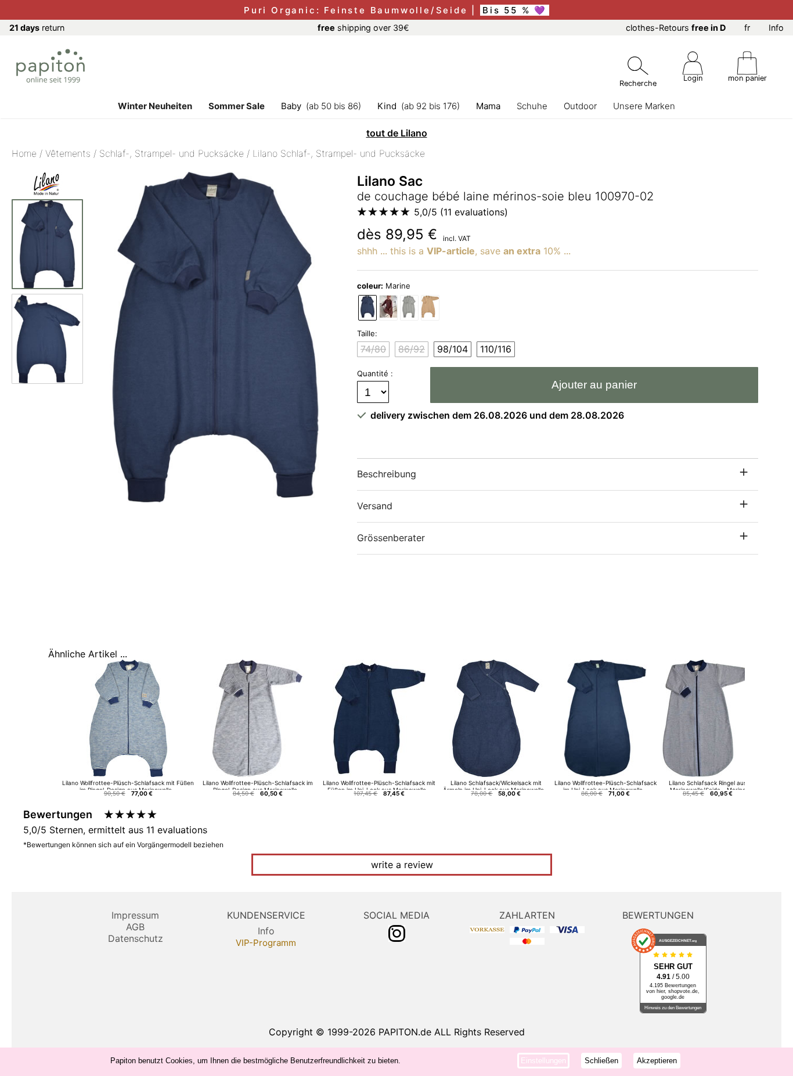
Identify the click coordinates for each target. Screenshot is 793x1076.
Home (24, 153)
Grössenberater (391, 538)
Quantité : (376, 373)
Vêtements (68, 153)
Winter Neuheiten (155, 105)
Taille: (367, 333)
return (36, 28)
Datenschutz (135, 938)
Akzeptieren (657, 1060)
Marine (383, 285)
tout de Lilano (396, 133)
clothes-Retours (676, 28)
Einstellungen (543, 1060)
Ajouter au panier (594, 385)
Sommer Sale (236, 105)
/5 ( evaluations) (461, 212)
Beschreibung (386, 474)
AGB (135, 927)
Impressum (135, 915)
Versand (374, 506)
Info (776, 28)
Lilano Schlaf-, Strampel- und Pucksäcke (339, 153)
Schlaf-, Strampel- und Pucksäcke (171, 153)
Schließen (601, 1060)
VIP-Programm (266, 942)
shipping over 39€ (363, 28)
